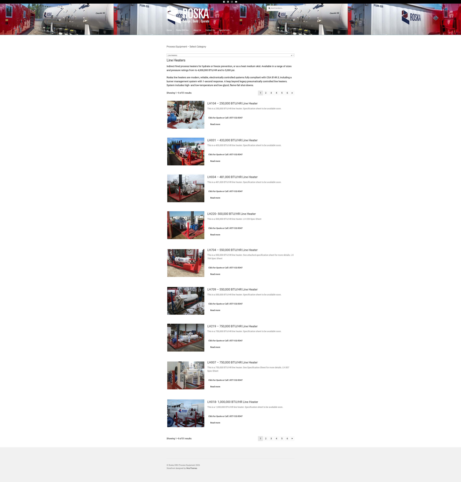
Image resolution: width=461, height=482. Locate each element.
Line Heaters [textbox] (230, 55)
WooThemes (191, 468)
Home (169, 30)
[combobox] (230, 55)
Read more (215, 124)
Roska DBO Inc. (182, 30)
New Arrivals (224, 30)
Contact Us (210, 30)
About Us (197, 30)
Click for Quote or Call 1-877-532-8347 (225, 118)
